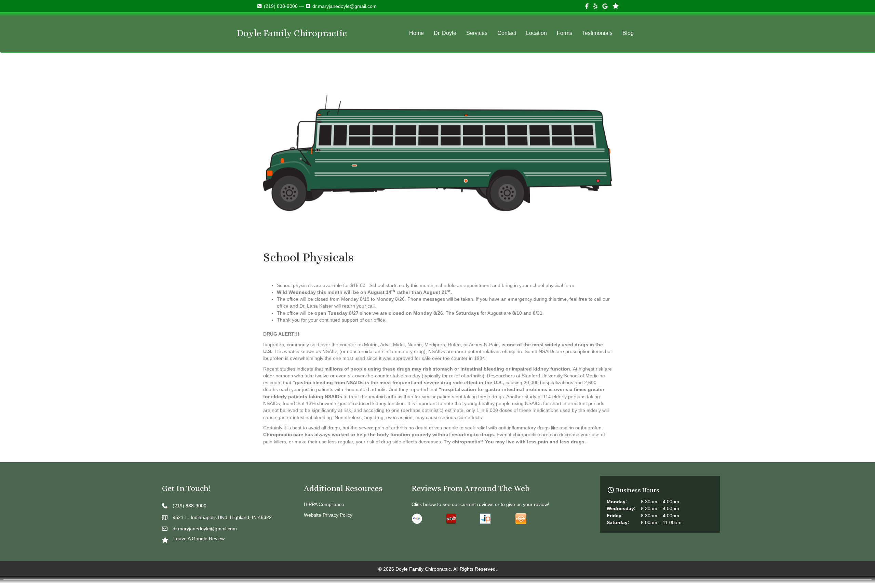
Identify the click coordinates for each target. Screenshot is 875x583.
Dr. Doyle (445, 33)
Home (416, 33)
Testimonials (597, 33)
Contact (506, 33)
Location (536, 33)
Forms (564, 33)
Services (476, 33)
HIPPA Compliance (324, 504)
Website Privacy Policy (328, 515)
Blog (628, 33)
